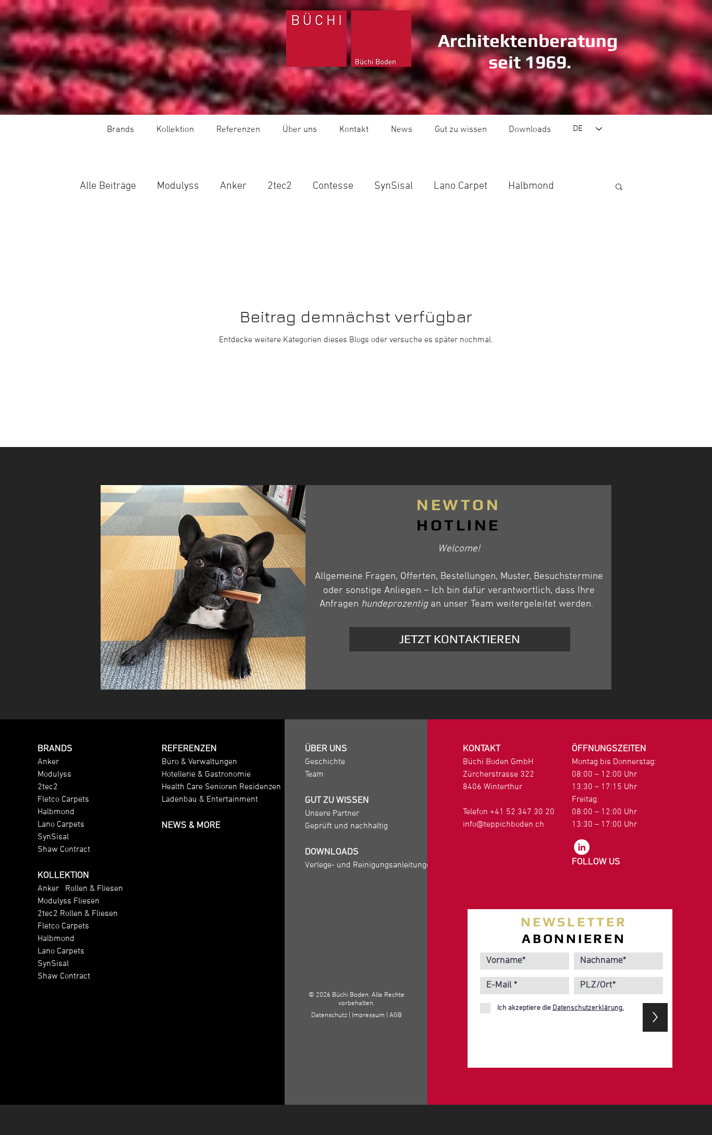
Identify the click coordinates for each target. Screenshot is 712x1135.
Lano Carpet (460, 186)
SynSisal (393, 186)
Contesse (333, 186)
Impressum (368, 1015)
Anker (233, 186)
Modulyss (178, 186)
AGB (395, 1015)
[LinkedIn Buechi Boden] (582, 847)
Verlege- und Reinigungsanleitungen (370, 865)
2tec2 (279, 186)
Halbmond (531, 186)
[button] (619, 187)
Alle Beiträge (108, 186)
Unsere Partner (332, 813)
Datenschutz (329, 1015)
